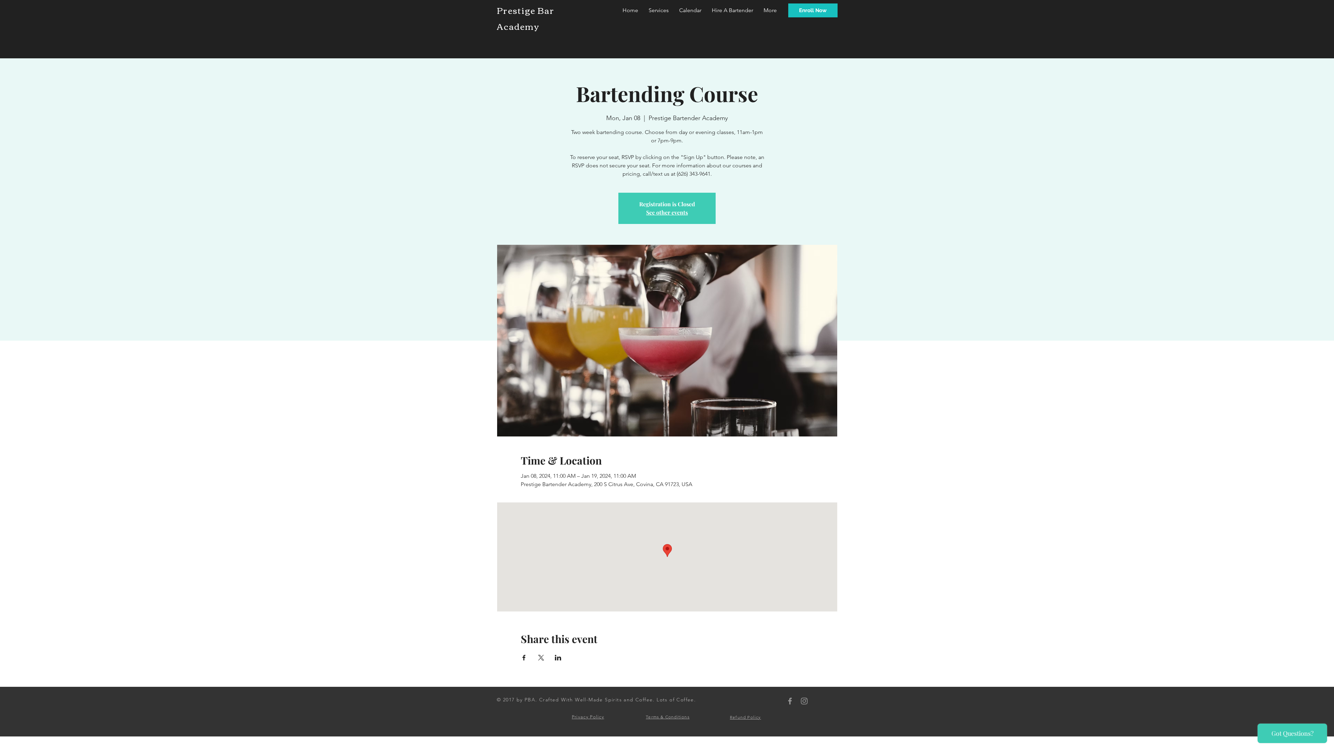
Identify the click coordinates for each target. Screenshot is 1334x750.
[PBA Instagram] (804, 701)
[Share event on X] (541, 657)
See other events (667, 212)
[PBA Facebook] (789, 701)
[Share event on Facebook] (524, 657)
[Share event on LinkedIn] (558, 657)
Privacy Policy (588, 716)
